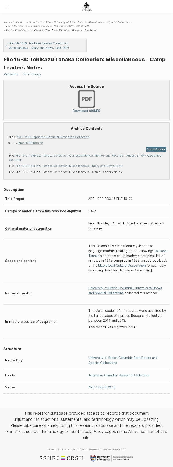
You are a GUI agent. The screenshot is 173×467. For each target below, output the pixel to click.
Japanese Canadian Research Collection (118, 375)
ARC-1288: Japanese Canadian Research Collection (53, 137)
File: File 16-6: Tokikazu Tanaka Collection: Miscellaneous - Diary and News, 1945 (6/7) (39, 45)
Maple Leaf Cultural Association (122, 265)
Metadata (10, 74)
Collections (19, 22)
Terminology (31, 74)
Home (6, 22)
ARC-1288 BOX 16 (30, 143)
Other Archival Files (40, 22)
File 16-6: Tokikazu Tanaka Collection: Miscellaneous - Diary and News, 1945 (69, 166)
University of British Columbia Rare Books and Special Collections (92, 22)
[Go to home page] (86, 7)
